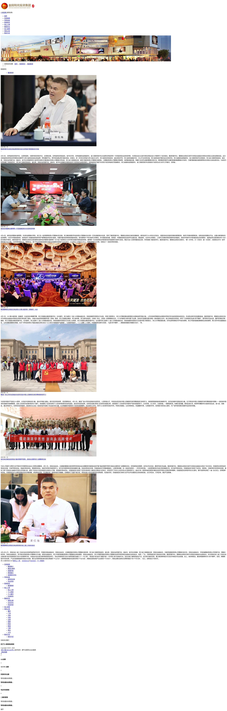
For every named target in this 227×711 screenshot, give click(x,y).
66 (34, 561)
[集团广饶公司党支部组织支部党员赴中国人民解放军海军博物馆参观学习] (48, 391)
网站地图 (4, 652)
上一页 (18, 561)
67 (35, 561)
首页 (5, 16)
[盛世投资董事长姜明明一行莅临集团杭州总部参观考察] (48, 225)
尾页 (42, 561)
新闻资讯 (22, 64)
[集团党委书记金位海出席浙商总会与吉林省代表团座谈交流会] (48, 146)
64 (31, 561)
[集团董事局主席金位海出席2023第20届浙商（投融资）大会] (48, 306)
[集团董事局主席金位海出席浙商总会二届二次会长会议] (48, 542)
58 (22, 561)
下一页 (39, 561)
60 (25, 561)
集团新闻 (30, 64)
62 (28, 561)
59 (24, 561)
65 (32, 561)
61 (27, 561)
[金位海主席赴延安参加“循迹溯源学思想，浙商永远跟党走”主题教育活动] (48, 456)
